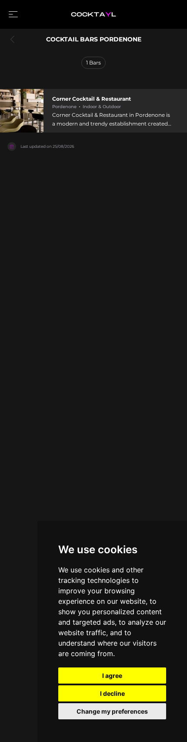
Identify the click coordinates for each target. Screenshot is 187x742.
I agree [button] (112, 675)
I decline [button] (112, 693)
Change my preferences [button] (112, 711)
